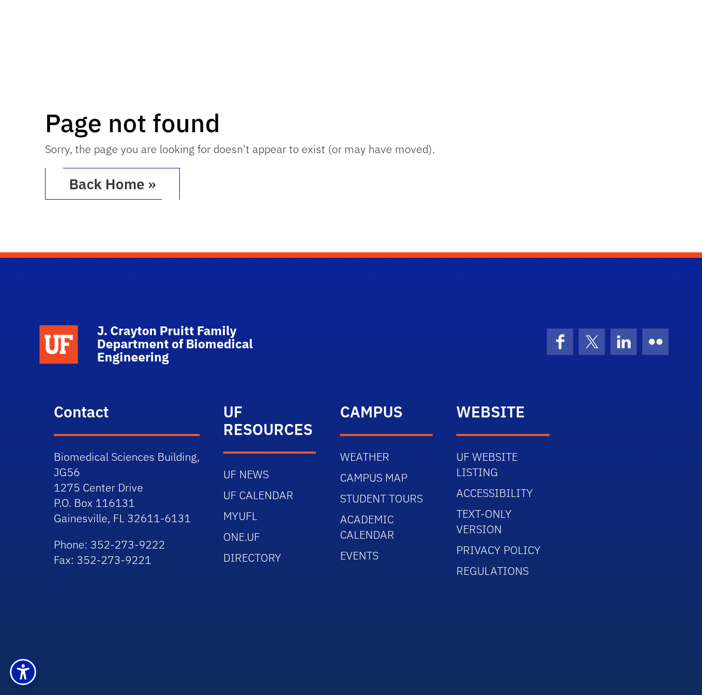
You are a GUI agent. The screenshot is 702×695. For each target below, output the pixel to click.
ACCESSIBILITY (494, 492)
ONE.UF (241, 536)
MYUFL (240, 515)
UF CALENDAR (258, 495)
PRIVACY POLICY (498, 550)
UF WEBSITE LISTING (487, 464)
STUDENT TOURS (381, 498)
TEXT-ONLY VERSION (484, 521)
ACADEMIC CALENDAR (367, 527)
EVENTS (359, 555)
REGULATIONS (492, 570)
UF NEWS (246, 474)
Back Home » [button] (112, 183)
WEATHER (364, 456)
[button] (23, 672)
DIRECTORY (252, 557)
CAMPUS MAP (373, 477)
